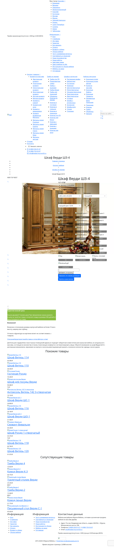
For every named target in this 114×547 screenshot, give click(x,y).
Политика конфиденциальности (67, 541)
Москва (55, 16)
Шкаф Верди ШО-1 (18, 416)
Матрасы (36, 117)
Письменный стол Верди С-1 (24, 508)
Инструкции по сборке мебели (63, 67)
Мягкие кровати (38, 98)
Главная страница (58, 161)
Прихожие (89, 102)
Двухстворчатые (72, 96)
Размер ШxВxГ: (63, 193)
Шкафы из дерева (58, 170)
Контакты (30, 144)
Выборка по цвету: (64, 203)
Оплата (55, 47)
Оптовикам (56, 71)
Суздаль (55, 27)
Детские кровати (38, 96)
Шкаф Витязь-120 (18, 451)
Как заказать (56, 45)
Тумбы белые (54, 90)
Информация (54, 35)
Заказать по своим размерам (69, 276)
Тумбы (88, 109)
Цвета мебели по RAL (59, 64)
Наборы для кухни (89, 77)
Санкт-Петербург (58, 25)
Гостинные (70, 83)
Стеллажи (70, 111)
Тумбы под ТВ (54, 79)
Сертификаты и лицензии (61, 56)
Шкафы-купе (71, 107)
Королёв (61, 1)
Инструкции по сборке (43, 526)
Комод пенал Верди (19, 500)
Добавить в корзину (66, 273)
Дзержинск (56, 7)
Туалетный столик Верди (22, 479)
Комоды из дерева (53, 99)
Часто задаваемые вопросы (62, 54)
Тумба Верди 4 (16, 463)
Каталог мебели (58, 165)
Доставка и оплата (32, 339)
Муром (54, 18)
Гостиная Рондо (17, 373)
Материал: (87, 193)
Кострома (55, 14)
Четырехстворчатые (74, 92)
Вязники (55, 5)
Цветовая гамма (58, 62)
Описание (10, 339)
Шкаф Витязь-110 (18, 365)
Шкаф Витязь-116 (18, 408)
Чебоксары (56, 31)
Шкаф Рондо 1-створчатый (23, 432)
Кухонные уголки (92, 79)
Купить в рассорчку (66, 279)
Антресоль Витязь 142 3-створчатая (29, 392)
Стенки (69, 109)
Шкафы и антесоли (70, 77)
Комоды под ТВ (55, 115)
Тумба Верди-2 (16, 490)
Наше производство (59, 58)
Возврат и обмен (58, 49)
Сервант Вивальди (18, 424)
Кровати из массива (37, 77)
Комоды (89, 107)
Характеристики (20, 339)
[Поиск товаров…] (101, 111)
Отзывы (30, 141)
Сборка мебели (57, 52)
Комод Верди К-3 (17, 471)
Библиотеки (71, 81)
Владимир (55, 3)
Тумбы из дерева (53, 77)
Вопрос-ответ (43, 339)
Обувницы (53, 96)
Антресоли (70, 105)
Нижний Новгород (58, 20)
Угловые (70, 98)
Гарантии (55, 43)
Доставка (55, 41)
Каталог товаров (33, 74)
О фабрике (56, 39)
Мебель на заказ (58, 69)
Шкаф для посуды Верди (22, 381)
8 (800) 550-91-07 (35, 149)
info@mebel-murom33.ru (37, 153)
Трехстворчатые (72, 94)
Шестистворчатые (73, 88)
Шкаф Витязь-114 (18, 357)
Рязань (54, 22)
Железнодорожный (59, 10)
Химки (54, 29)
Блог (54, 37)
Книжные (70, 86)
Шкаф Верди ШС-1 (18, 400)
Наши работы (57, 60)
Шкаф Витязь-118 (18, 443)
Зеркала (89, 114)
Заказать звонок (36, 146)
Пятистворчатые (73, 90)
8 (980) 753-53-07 (35, 151)
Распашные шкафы (73, 79)
